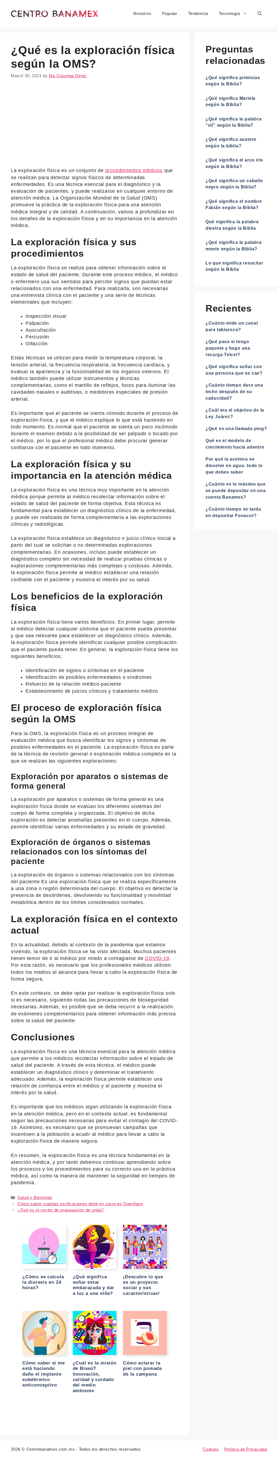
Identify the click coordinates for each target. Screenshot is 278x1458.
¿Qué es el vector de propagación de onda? (60, 1210)
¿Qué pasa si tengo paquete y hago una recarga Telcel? (228, 348)
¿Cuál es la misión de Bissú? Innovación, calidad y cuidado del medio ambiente (94, 1376)
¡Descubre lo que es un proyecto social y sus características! (143, 1285)
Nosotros (142, 13)
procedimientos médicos (134, 170)
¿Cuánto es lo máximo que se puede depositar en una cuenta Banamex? (236, 490)
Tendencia (198, 13)
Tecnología (229, 13)
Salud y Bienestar (34, 1197)
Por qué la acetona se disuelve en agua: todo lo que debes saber (234, 465)
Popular (169, 13)
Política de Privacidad (245, 1449)
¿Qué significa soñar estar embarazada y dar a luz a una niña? (94, 1285)
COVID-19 (157, 958)
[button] (259, 13)
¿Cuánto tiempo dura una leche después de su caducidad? (234, 391)
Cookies (211, 1449)
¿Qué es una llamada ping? (236, 428)
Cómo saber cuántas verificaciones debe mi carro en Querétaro (80, 1203)
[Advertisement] (94, 127)
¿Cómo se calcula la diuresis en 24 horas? (43, 1282)
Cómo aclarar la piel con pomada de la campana (142, 1368)
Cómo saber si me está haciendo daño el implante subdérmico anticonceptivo (43, 1374)
